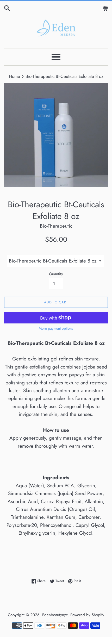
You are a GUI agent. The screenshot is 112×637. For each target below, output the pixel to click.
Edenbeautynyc (55, 615)
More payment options (56, 328)
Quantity (56, 274)
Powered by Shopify (87, 615)
